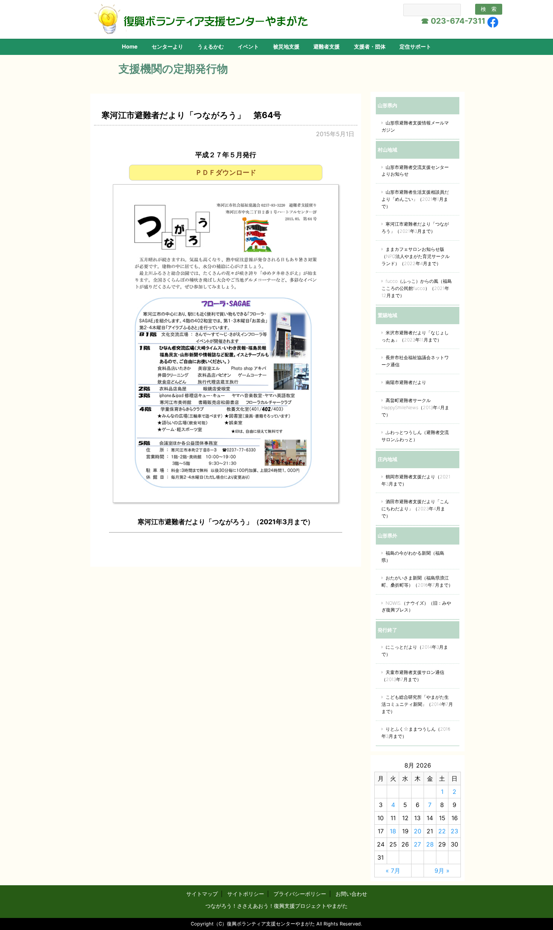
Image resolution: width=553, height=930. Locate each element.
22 (442, 831)
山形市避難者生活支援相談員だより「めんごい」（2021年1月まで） (415, 199)
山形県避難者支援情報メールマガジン (415, 126)
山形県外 (387, 536)
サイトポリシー (245, 894)
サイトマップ (202, 894)
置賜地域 (387, 315)
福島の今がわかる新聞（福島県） (412, 556)
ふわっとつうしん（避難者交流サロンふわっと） (415, 435)
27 (417, 844)
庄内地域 (387, 459)
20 (417, 831)
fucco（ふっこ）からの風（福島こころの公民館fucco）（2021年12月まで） (416, 288)
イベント (248, 46)
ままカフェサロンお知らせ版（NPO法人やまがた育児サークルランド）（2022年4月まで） (415, 256)
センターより (167, 46)
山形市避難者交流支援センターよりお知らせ (415, 170)
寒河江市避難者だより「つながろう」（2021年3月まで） (415, 227)
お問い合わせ (351, 894)
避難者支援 (326, 46)
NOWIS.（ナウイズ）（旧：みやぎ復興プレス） (416, 606)
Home (130, 46)
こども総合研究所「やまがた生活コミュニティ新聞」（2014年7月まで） (417, 704)
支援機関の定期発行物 (173, 68)
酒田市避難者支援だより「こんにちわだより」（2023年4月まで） (415, 509)
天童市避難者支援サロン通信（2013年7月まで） (412, 675)
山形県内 (387, 105)
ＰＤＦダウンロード (225, 172)
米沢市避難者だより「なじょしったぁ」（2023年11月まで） (415, 336)
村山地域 (387, 150)
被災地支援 (286, 46)
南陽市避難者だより (406, 382)
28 (430, 844)
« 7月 (393, 870)
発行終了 (387, 630)
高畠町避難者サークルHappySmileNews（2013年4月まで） (415, 407)
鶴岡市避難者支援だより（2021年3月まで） (415, 480)
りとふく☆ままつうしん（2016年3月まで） (415, 732)
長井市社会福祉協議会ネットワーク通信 (415, 361)
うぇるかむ (211, 46)
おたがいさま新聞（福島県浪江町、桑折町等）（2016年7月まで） (417, 581)
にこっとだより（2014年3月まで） (414, 650)
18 (393, 831)
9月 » (442, 870)
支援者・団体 (370, 46)
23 (454, 831)
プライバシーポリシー (299, 894)
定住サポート (415, 46)
